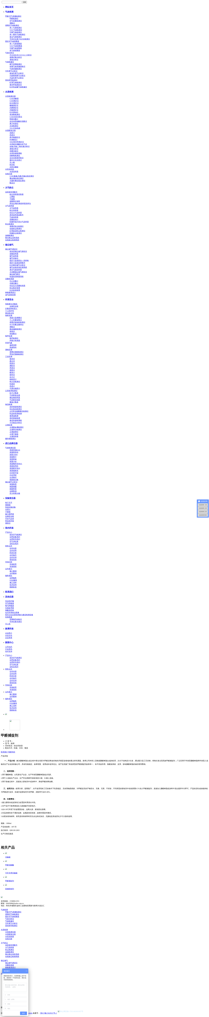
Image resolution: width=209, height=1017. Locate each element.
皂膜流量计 (14, 283)
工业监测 (8, 356)
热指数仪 (13, 334)
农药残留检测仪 (16, 407)
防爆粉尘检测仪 (16, 233)
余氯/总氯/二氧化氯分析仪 (20, 146)
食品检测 (8, 404)
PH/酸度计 (14, 140)
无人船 (12, 162)
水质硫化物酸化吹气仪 (18, 144)
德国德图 (13, 486)
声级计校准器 (15, 340)
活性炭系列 (14, 544)
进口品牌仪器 (11, 443)
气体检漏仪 (9, 62)
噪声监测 (8, 336)
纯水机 (12, 165)
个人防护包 (9, 311)
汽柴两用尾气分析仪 (17, 76)
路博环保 (9, 628)
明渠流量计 (14, 119)
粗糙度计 (13, 379)
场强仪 (12, 331)
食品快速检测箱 (16, 420)
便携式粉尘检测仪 (17, 226)
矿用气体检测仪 (16, 82)
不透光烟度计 (15, 388)
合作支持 (13, 557)
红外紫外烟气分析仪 (17, 265)
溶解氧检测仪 (15, 155)
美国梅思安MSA (16, 464)
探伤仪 (12, 375)
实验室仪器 (10, 498)
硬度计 (12, 372)
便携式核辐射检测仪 (17, 322)
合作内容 (13, 548)
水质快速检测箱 (16, 153)
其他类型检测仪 (11, 80)
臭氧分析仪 (14, 60)
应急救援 (8, 617)
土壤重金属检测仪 (17, 427)
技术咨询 (13, 585)
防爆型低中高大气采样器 (19, 222)
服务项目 (8, 576)
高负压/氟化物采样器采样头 (20, 203)
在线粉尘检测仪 (16, 229)
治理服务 (13, 578)
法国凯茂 (13, 491)
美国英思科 (14, 466)
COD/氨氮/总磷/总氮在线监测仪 (22, 176)
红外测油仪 (14, 112)
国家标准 (13, 587)
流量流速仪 (14, 151)
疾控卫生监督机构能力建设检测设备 (19, 615)
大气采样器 (9, 206)
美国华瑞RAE (15, 450)
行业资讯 (8, 649)
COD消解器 (14, 98)
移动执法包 (9, 313)
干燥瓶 (12, 199)
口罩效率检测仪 (11, 391)
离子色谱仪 (14, 124)
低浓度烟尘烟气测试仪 (18, 251)
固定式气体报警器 (12, 41)
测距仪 (12, 366)
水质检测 (9, 92)
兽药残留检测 (15, 418)
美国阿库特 (14, 452)
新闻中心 (9, 642)
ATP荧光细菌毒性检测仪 (19, 411)
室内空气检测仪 (16, 535)
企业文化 (8, 635)
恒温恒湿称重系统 (17, 276)
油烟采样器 (14, 254)
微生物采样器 (15, 397)
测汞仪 (7, 523)
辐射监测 (8, 315)
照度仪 (12, 363)
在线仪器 (8, 174)
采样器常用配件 (11, 192)
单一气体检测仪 (16, 28)
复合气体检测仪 (16, 37)
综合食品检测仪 (16, 409)
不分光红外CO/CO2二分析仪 (21, 55)
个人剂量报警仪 (16, 320)
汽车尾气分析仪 (11, 71)
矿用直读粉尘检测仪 (17, 231)
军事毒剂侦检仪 (16, 619)
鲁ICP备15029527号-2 (48, 1013)
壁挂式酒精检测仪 (17, 354)
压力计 (12, 377)
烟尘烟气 (9, 245)
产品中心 (8, 532)
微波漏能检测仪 (16, 329)
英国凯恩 (13, 484)
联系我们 (9, 592)
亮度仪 (12, 368)
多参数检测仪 (15, 114)
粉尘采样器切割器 (17, 194)
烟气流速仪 (14, 258)
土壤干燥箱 (14, 434)
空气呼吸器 (9, 603)
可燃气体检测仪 (16, 32)
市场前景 (13, 564)
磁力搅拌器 (9, 514)
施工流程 (13, 582)
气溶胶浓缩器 (15, 400)
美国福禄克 (14, 470)
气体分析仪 (9, 53)
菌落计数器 (14, 402)
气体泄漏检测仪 (16, 69)
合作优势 (13, 550)
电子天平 (8, 503)
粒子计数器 (14, 393)
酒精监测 (8, 350)
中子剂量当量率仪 (17, 324)
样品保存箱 (9, 521)
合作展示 (8, 569)
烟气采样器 (14, 256)
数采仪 (12, 183)
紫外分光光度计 (16, 160)
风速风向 (13, 347)
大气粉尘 (9, 187)
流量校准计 (14, 219)
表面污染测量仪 (16, 318)
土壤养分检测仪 (16, 429)
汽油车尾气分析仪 (17, 78)
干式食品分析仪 (16, 423)
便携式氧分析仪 (16, 57)
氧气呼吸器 (9, 606)
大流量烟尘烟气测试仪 (18, 272)
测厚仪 (12, 370)
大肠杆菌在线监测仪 (17, 181)
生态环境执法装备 (12, 612)
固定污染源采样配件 (17, 263)
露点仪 (12, 361)
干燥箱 (7, 512)
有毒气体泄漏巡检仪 (17, 66)
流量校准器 (9, 279)
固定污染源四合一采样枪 (19, 260)
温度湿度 (13, 345)
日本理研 (13, 475)
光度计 (7, 509)
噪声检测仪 (14, 338)
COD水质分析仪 (16, 117)
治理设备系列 (15, 537)
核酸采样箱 (9, 610)
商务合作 (8, 546)
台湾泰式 (13, 477)
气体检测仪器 (10, 448)
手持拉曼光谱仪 (16, 622)
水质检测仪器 (10, 96)
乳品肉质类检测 (16, 413)
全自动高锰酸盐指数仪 (18, 121)
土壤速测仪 (14, 432)
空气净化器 (14, 541)
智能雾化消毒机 (11, 304)
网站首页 (9, 7)
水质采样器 (9, 169)
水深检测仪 (14, 126)
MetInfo (30, 1013)
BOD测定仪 (14, 103)
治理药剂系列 (15, 539)
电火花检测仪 (15, 382)
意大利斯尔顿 (15, 493)
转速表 (12, 384)
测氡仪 (12, 23)
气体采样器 (14, 217)
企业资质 (8, 638)
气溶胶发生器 (15, 395)
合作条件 (13, 555)
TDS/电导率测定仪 (17, 142)
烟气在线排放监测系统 (18, 267)
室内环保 (9, 528)
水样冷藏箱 (14, 167)
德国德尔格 (14, 480)
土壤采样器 (14, 436)
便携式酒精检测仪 (17, 352)
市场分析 (8, 562)
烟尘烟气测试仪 (11, 249)
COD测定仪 (14, 101)
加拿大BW (14, 455)
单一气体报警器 (16, 44)
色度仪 (12, 135)
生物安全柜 (14, 306)
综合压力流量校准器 (17, 286)
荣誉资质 (13, 560)
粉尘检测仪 (9, 224)
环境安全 (9, 299)
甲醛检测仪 (14, 18)
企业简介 (8, 633)
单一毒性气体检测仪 (17, 34)
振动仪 (12, 359)
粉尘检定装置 (15, 288)
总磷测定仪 (14, 108)
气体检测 (9, 12)
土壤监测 (8, 425)
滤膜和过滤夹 (15, 201)
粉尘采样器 (14, 210)
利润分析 (13, 553)
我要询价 (11, 752)
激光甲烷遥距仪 (16, 85)
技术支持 (8, 651)
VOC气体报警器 (16, 46)
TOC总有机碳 (15, 128)
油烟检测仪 (9, 235)
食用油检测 (14, 416)
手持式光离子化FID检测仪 (20, 39)
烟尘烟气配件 (15, 274)
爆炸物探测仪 (10, 439)
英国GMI (13, 461)
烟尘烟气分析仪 (11, 482)
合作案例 (13, 573)
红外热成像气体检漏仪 (18, 87)
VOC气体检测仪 (16, 30)
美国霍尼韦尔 (15, 468)
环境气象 (8, 343)
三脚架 (12, 197)
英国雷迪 (13, 459)
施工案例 (13, 571)
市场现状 (13, 566)
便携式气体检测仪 (12, 25)
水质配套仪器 (10, 130)
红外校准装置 (15, 290)
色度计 (12, 386)
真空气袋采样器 (16, 270)
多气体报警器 (15, 50)
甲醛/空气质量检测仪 (13, 16)
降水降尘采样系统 (12, 238)
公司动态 (8, 647)
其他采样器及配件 (17, 215)
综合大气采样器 (16, 213)
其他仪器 (9, 596)
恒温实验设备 (10, 507)
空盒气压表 (9, 519)
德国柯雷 (13, 489)
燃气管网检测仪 (16, 64)
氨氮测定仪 (14, 105)
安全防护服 (9, 601)
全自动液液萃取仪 (17, 158)
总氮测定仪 (14, 110)
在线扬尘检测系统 (12, 240)
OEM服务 (13, 580)
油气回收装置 (10, 295)
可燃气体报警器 (16, 48)
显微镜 (7, 505)
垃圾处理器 (9, 608)
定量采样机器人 (11, 308)
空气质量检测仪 (16, 21)
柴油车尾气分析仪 (17, 73)
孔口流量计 (14, 281)
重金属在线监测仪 (17, 178)
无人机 (7, 624)
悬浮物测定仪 (15, 137)
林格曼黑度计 (10, 292)
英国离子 (13, 457)
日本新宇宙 (14, 473)
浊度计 (12, 133)
